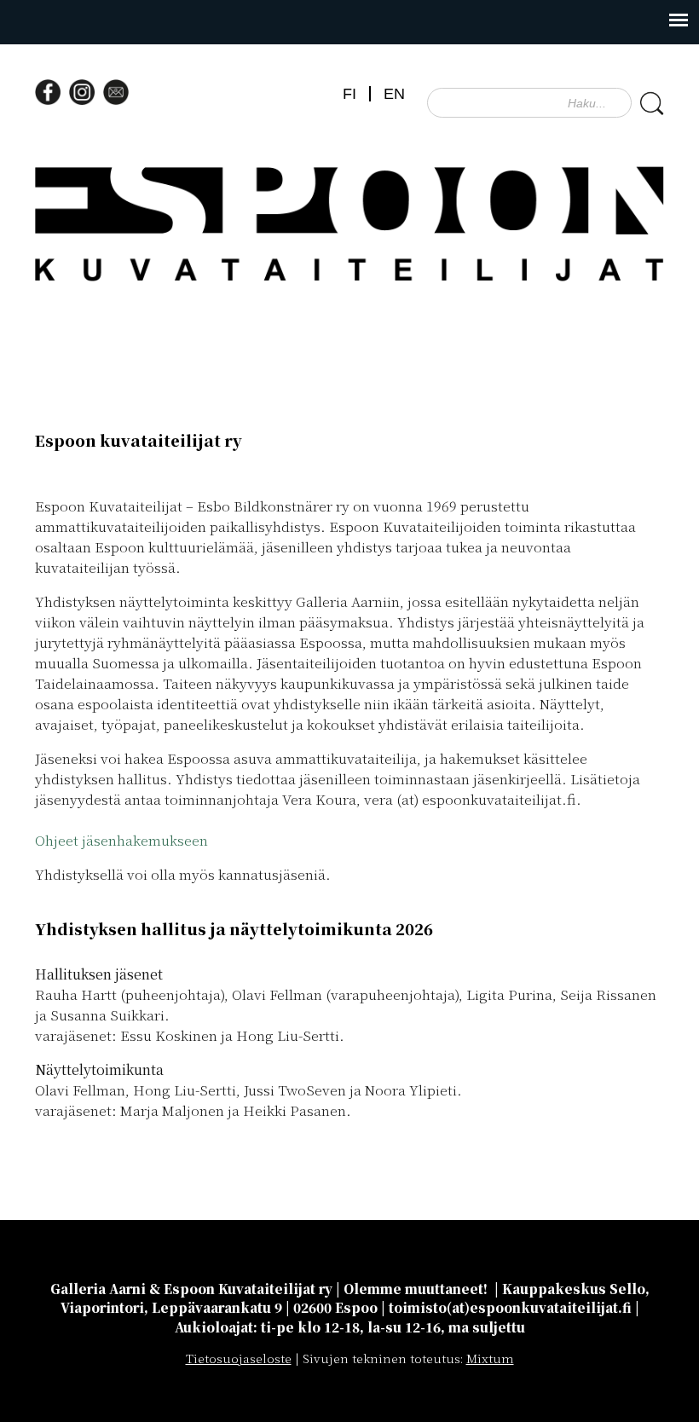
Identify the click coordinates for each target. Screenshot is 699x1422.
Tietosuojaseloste (239, 1358)
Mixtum (490, 1358)
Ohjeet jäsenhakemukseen (121, 840)
